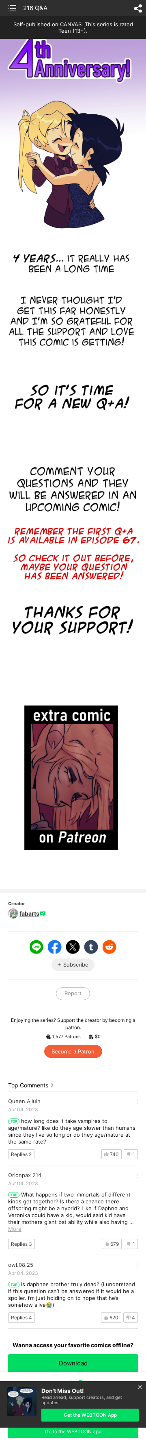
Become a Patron (73, 1051)
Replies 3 (21, 1244)
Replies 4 (21, 1317)
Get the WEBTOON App (90, 1415)
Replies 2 (21, 1154)
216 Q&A (35, 8)
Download (73, 1363)
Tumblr (91, 947)
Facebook (55, 947)
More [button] (14, 1229)
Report (73, 993)
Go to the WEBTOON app (73, 1431)
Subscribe (75, 964)
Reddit (109, 947)
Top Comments (28, 1085)
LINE (36, 947)
